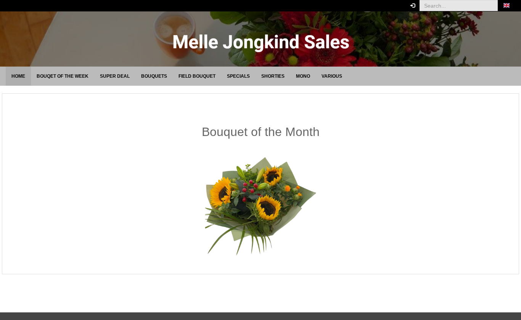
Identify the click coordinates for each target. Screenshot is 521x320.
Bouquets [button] (154, 76)
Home (18, 76)
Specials (238, 76)
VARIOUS (332, 76)
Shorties (273, 76)
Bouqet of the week (62, 76)
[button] (506, 5)
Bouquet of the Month (261, 132)
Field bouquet (196, 76)
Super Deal (115, 76)
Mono (303, 76)
